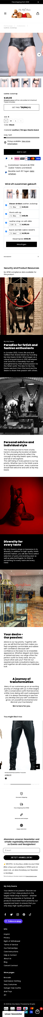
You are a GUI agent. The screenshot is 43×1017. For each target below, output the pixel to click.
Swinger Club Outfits (12, 988)
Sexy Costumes (10, 984)
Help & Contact (10, 955)
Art (5, 995)
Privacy (7, 937)
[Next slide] (39, 55)
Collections (21, 26)
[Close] (38, 2)
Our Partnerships (11, 948)
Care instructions (11, 951)
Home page (8, 26)
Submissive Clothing (12, 981)
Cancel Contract (11, 965)
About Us (7, 958)
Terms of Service (11, 944)
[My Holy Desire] (21, 13)
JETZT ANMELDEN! (21, 858)
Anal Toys (8, 991)
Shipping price (9, 100)
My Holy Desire (14, 1004)
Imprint (7, 934)
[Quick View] (37, 766)
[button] (5, 13)
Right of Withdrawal (12, 941)
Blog (5, 962)
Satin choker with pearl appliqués (15, 772)
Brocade (7, 977)
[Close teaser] (25, 1010)
